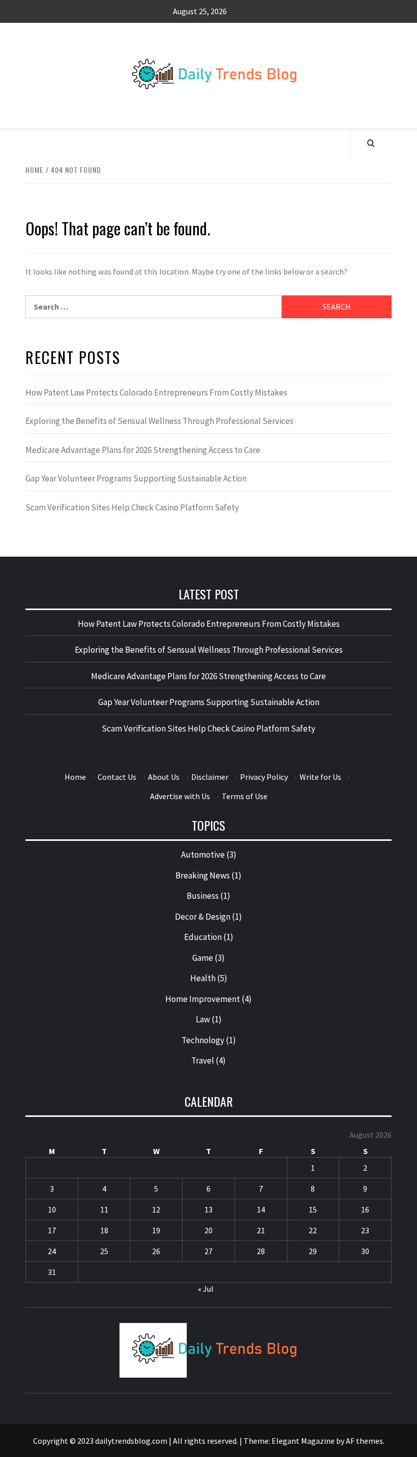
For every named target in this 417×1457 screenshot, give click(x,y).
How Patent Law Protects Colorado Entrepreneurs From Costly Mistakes (156, 392)
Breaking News (202, 875)
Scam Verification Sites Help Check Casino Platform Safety (132, 507)
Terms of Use (244, 796)
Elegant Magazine (303, 1441)
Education (203, 937)
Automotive (203, 854)
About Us (164, 777)
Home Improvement (202, 999)
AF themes (364, 1441)
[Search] (371, 143)
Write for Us (320, 777)
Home (75, 777)
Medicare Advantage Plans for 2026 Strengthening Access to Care (142, 450)
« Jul (206, 1289)
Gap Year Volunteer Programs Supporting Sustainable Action (136, 478)
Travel (202, 1060)
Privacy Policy (264, 777)
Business (203, 895)
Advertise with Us (180, 796)
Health (203, 978)
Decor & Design (202, 916)
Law (203, 1019)
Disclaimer (209, 777)
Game (202, 957)
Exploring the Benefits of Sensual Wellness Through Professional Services (159, 421)
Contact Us (117, 777)
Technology (203, 1040)
